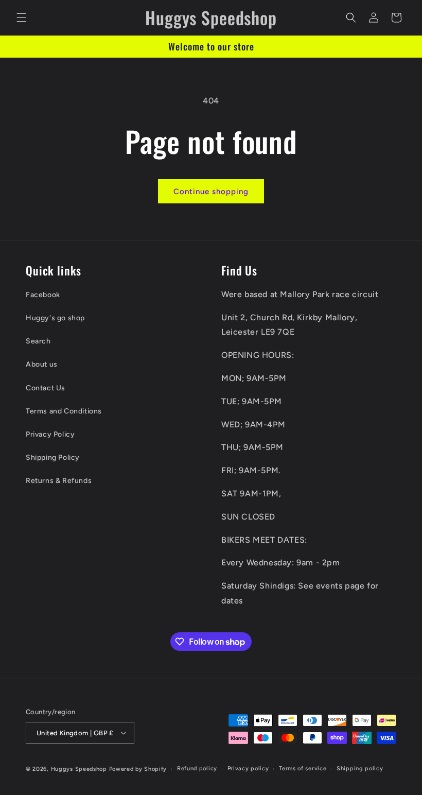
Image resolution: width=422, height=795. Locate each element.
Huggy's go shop (55, 318)
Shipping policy (360, 768)
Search (38, 341)
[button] (21, 17)
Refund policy (197, 768)
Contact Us (45, 388)
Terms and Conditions (64, 411)
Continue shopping (211, 191)
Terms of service (302, 768)
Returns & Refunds (59, 480)
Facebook (43, 294)
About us (42, 364)
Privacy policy (248, 768)
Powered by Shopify (138, 769)
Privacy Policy (50, 434)
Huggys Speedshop (79, 769)
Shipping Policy (53, 457)
